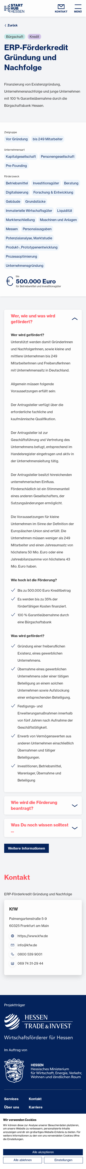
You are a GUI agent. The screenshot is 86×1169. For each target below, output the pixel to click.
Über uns (11, 1107)
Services (11, 1099)
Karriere (36, 1107)
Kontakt (35, 1099)
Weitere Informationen (26, 848)
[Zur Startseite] (14, 8)
